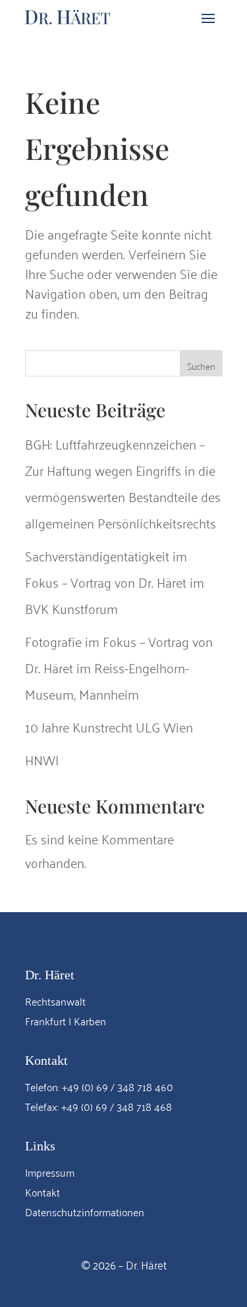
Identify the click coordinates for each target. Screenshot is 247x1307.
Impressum (49, 1172)
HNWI (42, 759)
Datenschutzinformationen (84, 1211)
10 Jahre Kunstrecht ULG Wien (109, 726)
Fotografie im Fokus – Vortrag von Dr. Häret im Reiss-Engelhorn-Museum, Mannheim (119, 667)
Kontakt (42, 1192)
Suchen (201, 365)
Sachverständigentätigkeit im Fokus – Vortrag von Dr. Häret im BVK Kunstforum (114, 581)
